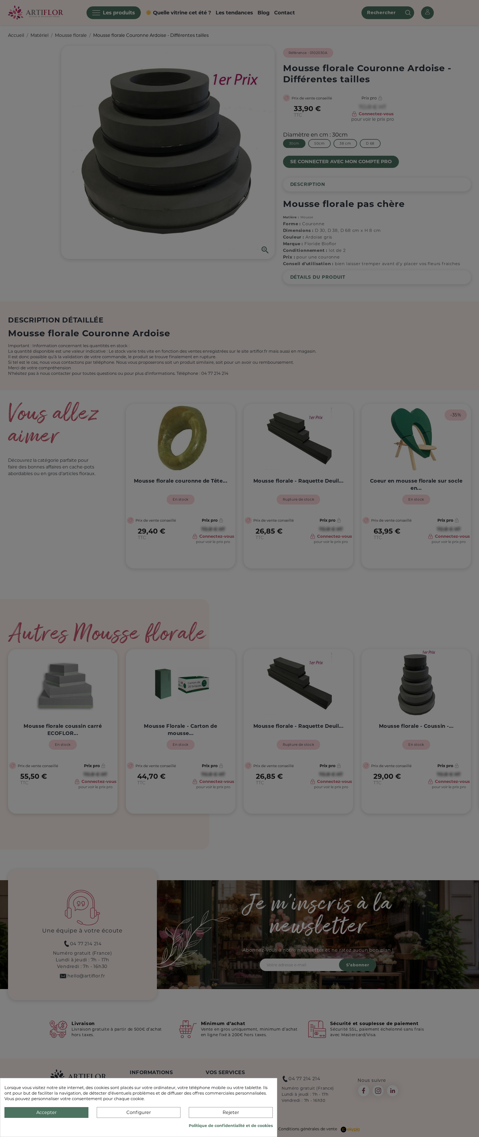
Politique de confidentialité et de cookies (231, 1125)
